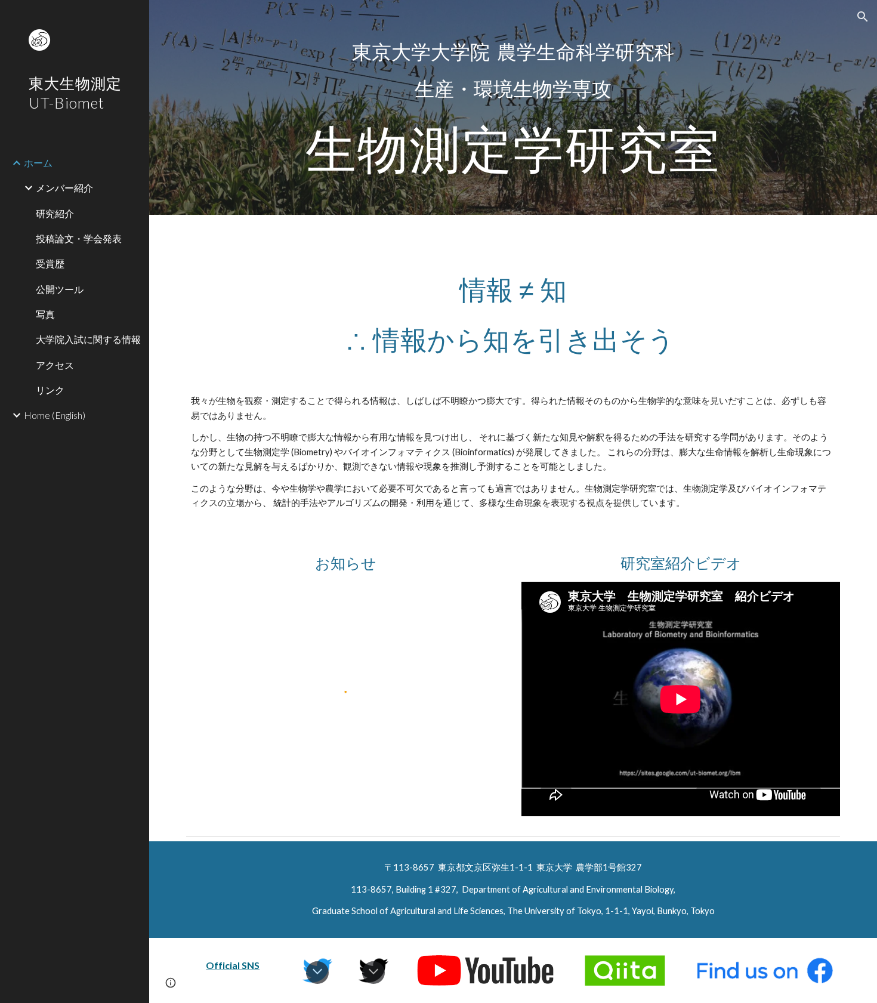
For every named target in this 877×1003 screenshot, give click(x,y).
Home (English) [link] (54, 415)
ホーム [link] (38, 162)
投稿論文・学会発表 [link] (79, 238)
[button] (862, 16)
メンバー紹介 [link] (64, 187)
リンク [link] (50, 390)
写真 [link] (45, 314)
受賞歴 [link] (50, 263)
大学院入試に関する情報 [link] (88, 339)
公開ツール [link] (60, 289)
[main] (513, 107)
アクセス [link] (55, 365)
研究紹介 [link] (55, 213)
